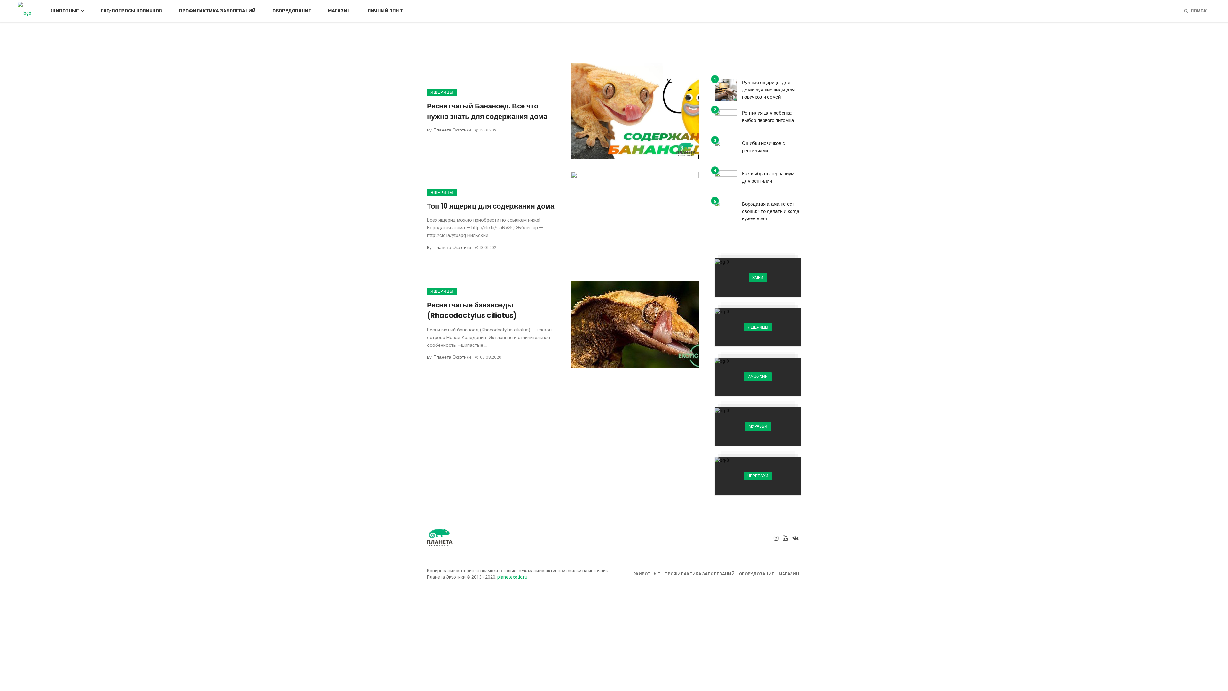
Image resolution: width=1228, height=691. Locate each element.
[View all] (758, 277)
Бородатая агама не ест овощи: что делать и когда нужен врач (770, 211)
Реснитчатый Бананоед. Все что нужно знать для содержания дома (487, 111)
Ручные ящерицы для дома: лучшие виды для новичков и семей (768, 89)
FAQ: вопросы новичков (131, 11)
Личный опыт (385, 11)
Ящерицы (441, 92)
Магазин (339, 11)
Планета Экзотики (452, 130)
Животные (65, 11)
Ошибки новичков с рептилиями (763, 147)
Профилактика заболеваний (217, 11)
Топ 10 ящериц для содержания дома (490, 206)
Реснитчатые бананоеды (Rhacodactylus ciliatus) (472, 310)
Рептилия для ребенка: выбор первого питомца (768, 116)
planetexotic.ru (512, 577)
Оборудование (291, 11)
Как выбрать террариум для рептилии (768, 177)
